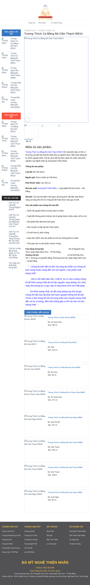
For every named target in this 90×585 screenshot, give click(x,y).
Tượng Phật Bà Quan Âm (11, 535)
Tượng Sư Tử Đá (30, 535)
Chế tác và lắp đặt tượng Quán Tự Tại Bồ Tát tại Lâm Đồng (15, 253)
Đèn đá (49, 535)
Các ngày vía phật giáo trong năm (14, 265)
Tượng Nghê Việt (30, 544)
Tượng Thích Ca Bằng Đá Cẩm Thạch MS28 (65, 442)
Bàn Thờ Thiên (52, 539)
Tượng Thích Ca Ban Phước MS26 (61, 317)
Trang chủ (31, 23)
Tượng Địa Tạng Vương (11, 548)
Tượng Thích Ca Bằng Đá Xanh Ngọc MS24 (65, 492)
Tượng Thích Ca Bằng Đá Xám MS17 (62, 342)
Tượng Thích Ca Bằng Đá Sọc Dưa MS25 (64, 367)
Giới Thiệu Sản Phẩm (77, 535)
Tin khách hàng (56, 23)
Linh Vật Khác (29, 552)
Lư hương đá (51, 544)
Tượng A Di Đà (7, 544)
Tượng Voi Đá (29, 531)
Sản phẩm (42, 23)
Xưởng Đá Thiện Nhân (77, 531)
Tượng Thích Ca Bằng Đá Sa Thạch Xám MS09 (66, 392)
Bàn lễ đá (50, 531)
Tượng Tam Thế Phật (10, 552)
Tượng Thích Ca (46, 31)
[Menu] (44, 2)
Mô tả (28, 141)
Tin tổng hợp (74, 539)
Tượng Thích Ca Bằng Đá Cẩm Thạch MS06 (65, 467)
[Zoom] (27, 119)
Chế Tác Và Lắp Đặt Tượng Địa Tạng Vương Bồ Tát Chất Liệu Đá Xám (14, 237)
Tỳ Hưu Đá (28, 548)
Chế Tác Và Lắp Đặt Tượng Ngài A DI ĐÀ (15, 206)
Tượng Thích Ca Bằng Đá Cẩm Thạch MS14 (44, 152)
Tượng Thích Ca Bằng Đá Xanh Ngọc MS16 (65, 417)
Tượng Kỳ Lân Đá (31, 539)
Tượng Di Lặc (7, 539)
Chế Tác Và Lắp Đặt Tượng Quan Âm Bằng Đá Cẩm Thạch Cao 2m (14, 220)
